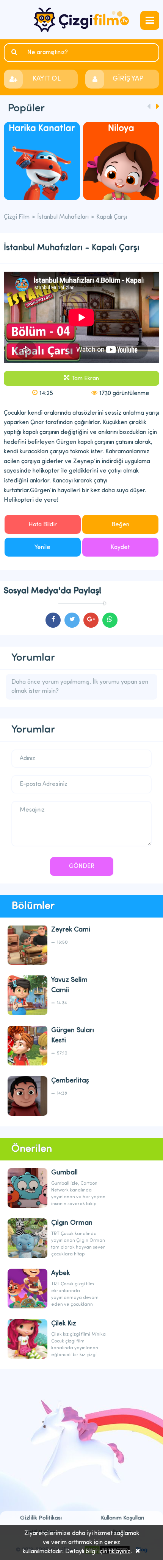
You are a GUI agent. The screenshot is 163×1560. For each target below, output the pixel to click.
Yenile (42, 547)
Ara (15, 52)
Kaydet (120, 547)
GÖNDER (81, 866)
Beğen (120, 525)
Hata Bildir (42, 525)
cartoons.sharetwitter (72, 620)
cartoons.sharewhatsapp (110, 620)
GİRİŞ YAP (128, 79)
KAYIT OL (47, 79)
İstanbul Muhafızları (63, 217)
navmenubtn (149, 20)
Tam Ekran (85, 379)
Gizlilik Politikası (41, 1518)
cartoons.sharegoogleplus (91, 620)
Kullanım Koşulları (122, 1518)
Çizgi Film (81, 20)
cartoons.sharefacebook (53, 620)
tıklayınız (119, 1552)
